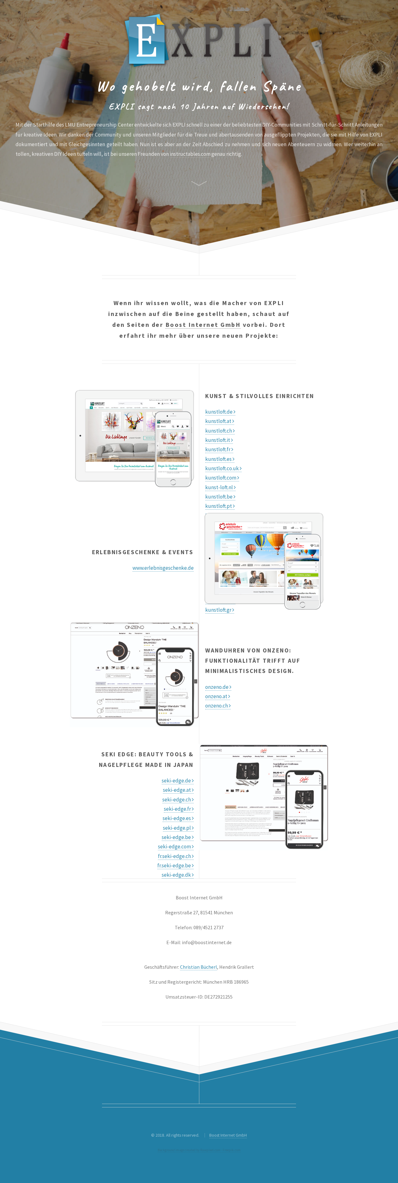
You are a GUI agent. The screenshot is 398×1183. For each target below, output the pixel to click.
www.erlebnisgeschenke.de (163, 567)
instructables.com (190, 154)
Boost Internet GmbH (203, 324)
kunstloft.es (219, 459)
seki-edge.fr (178, 808)
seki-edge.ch (177, 799)
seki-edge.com (175, 846)
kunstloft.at (218, 421)
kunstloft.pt (219, 506)
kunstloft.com (221, 477)
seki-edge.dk (177, 874)
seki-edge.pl (177, 827)
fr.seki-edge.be (174, 865)
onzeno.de (217, 687)
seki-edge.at (177, 789)
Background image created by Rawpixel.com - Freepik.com (199, 1150)
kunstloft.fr (218, 449)
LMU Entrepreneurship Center (99, 124)
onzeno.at (216, 696)
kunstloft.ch (219, 430)
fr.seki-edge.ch (175, 856)
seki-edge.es (177, 818)
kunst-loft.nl (219, 487)
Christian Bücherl (198, 967)
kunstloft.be (219, 496)
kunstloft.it (218, 440)
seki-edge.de (177, 780)
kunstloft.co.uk (222, 468)
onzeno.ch (217, 705)
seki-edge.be (177, 837)
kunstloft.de (219, 411)
